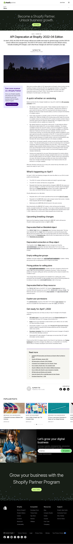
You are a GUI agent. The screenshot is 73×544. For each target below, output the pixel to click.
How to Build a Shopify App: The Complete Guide (43, 365)
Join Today (36, 24)
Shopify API (38, 33)
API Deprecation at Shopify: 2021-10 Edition (42, 361)
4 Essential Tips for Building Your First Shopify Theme (44, 363)
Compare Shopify (48, 513)
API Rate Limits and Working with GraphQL (41, 372)
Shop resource (56, 288)
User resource (59, 301)
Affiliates (32, 521)
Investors (19, 518)
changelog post (41, 235)
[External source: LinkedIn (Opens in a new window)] (68, 389)
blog (33, 33)
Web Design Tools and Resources (12, 415)
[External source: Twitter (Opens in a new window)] (64, 389)
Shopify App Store (42, 188)
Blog (45, 510)
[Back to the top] (5, 508)
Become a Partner (12, 104)
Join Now (62, 2)
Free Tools (46, 521)
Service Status (61, 518)
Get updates (66, 451)
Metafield (45, 230)
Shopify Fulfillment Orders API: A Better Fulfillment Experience (46, 367)
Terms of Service (22, 533)
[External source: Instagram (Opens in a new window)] (15, 537)
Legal (31, 533)
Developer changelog (35, 331)
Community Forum (62, 513)
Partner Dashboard (60, 317)
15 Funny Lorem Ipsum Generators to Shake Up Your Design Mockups (57, 418)
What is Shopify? (21, 510)
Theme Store (33, 513)
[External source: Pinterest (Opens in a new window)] (25, 537)
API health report (34, 317)
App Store (33, 516)
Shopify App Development (32, 415)
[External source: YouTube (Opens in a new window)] (11, 537)
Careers (19, 516)
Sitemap (47, 533)
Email (31, 321)
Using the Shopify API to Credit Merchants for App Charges (46, 374)
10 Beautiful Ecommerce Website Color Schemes (13, 418)
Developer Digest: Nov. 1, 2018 (39, 376)
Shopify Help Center (62, 510)
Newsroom (20, 521)
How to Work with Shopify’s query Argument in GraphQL (45, 369)
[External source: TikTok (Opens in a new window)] (18, 537)
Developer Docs (34, 510)
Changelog (46, 524)
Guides (45, 516)
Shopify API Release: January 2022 (40, 359)
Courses (46, 518)
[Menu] (69, 2)
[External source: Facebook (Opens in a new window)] (60, 389)
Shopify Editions (21, 513)
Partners (32, 518)
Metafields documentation (37, 237)
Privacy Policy (39, 533)
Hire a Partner (60, 516)
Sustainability (20, 524)
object (41, 245)
